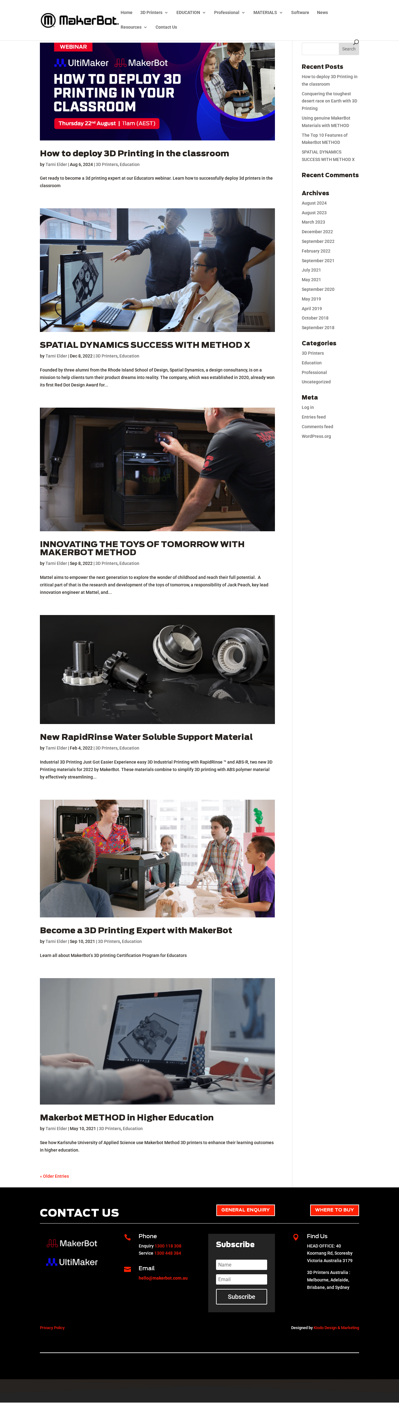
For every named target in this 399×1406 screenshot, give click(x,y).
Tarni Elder (56, 164)
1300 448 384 (167, 1253)
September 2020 (318, 289)
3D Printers (151, 12)
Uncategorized (316, 381)
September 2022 (318, 241)
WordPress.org (316, 436)
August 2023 (314, 212)
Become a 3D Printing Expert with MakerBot (136, 931)
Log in (308, 407)
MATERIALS (265, 12)
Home (126, 12)
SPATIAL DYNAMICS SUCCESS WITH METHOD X (145, 345)
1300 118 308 (168, 1245)
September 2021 (318, 260)
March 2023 (313, 222)
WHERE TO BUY (334, 1210)
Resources (131, 27)
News (322, 12)
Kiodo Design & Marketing (336, 1327)
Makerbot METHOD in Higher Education (127, 1118)
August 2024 (314, 203)
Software (300, 12)
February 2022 (316, 251)
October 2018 (315, 317)
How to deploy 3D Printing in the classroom (134, 154)
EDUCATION (188, 12)
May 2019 (311, 298)
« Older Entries (54, 1176)
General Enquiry (245, 1210)
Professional (226, 12)
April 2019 (312, 308)
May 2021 (311, 279)
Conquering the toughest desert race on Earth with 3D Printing (329, 101)
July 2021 (311, 269)
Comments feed (317, 426)
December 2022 (317, 231)
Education (130, 164)
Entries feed (314, 416)
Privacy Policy (52, 1327)
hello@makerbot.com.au (163, 1278)
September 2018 (318, 327)
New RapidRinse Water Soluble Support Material (146, 737)
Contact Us (166, 27)
